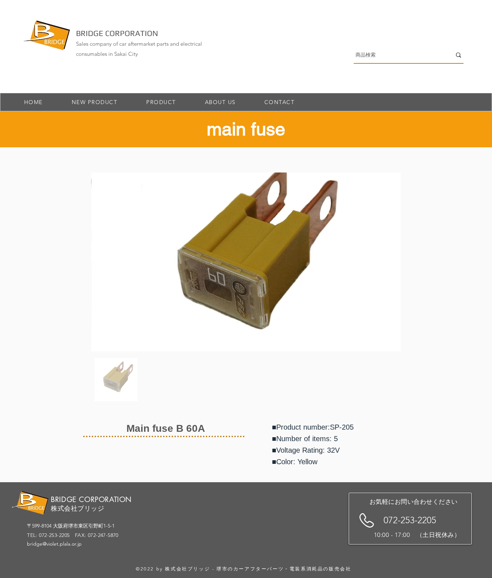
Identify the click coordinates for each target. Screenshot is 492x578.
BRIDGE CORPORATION (117, 33)
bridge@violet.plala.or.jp (54, 544)
